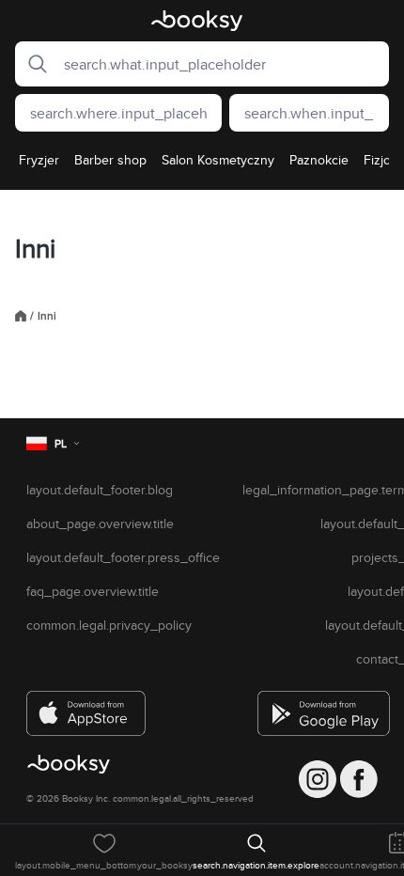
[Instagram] (317, 779)
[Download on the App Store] (86, 706)
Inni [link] (47, 315)
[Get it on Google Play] (317, 706)
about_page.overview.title (100, 523)
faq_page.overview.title (92, 591)
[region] (202, 165)
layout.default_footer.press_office (123, 557)
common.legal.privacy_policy (109, 625)
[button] (32, 64)
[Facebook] (359, 779)
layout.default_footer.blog (99, 489)
